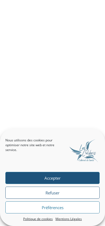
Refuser (53, 192)
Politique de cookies (38, 219)
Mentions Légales (68, 219)
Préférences (53, 207)
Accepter (52, 178)
